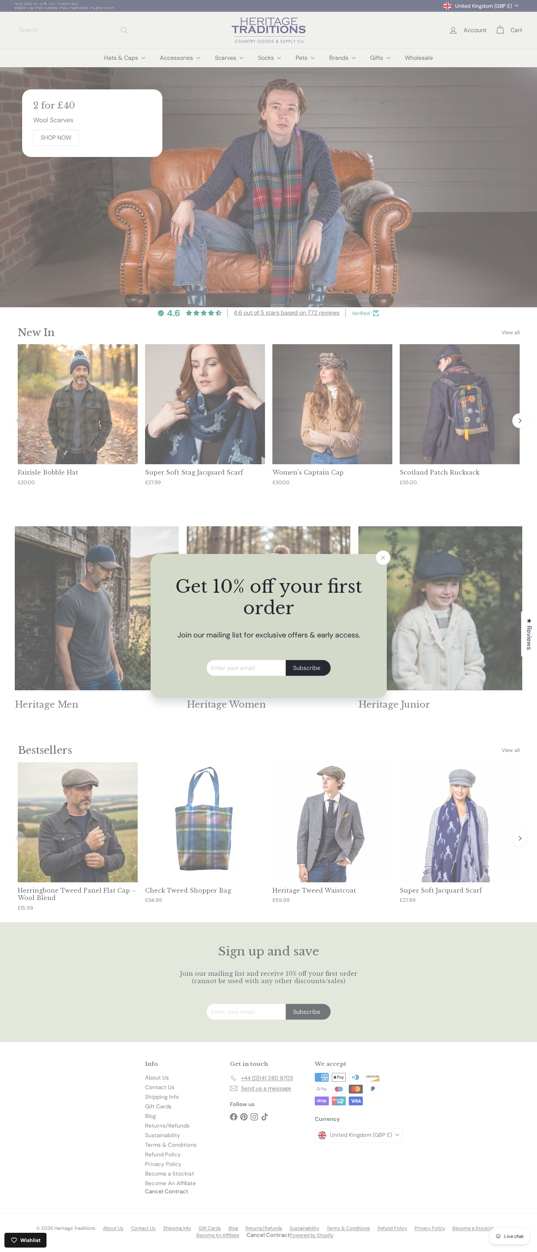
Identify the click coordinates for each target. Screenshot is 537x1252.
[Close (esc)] (383, 557)
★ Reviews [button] (529, 634)
